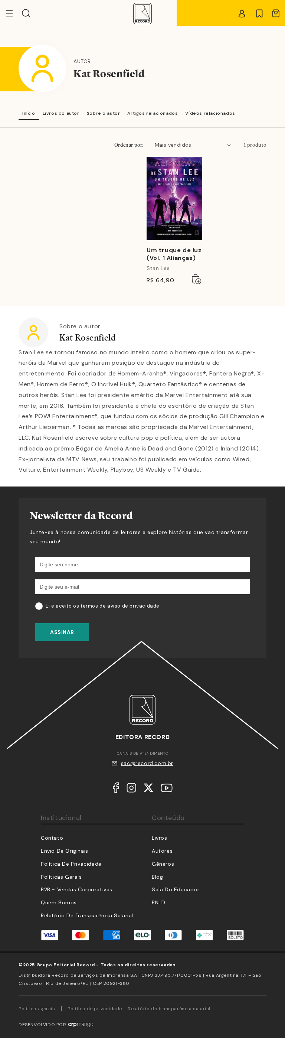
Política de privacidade (95, 1009)
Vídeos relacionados (210, 113)
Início (28, 113)
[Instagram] (131, 789)
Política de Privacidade (71, 863)
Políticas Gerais (61, 876)
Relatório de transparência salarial (87, 915)
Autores (162, 850)
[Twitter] (148, 789)
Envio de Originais (64, 850)
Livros (159, 837)
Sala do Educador (176, 889)
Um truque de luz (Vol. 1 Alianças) (174, 254)
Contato (52, 837)
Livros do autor (61, 113)
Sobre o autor (103, 113)
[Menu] (14, 13)
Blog (157, 876)
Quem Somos (59, 902)
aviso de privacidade (133, 606)
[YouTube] (167, 790)
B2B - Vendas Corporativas (76, 889)
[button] (26, 13)
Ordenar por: (129, 145)
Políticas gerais (37, 1009)
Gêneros (163, 863)
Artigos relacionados (152, 113)
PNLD (158, 902)
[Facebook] (116, 789)
